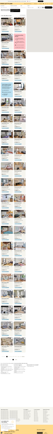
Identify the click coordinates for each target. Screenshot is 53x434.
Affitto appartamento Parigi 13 (14, 410)
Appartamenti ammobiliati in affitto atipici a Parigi (7, 369)
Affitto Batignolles (45, 411)
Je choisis (4, 430)
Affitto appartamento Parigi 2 (5, 411)
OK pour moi (12, 430)
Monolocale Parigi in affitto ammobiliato (8, 363)
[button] (1, 433)
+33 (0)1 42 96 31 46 (6, 90)
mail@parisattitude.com (7, 92)
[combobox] (6, 7)
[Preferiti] (43, 4)
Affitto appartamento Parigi (27, 410)
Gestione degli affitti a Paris (30, 366)
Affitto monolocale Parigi (27, 411)
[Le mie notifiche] (47, 4)
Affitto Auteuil (45, 410)
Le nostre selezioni (37, 409)
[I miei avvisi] (45, 4)
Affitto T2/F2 (35, 410)
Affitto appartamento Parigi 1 (4, 410)
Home (1, 363)
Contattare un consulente (5, 94)
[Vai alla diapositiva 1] (6, 24)
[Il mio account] (52, 4)
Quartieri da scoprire (46, 409)
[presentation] (28, 4)
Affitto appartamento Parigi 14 (14, 411)
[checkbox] (12, 18)
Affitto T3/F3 (35, 411)
